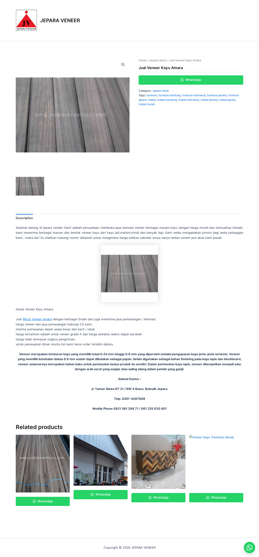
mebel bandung (167, 99)
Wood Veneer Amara (37, 319)
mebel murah (147, 104)
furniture (151, 95)
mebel (152, 99)
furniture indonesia (194, 95)
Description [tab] (24, 218)
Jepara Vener (157, 60)
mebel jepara (227, 99)
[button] (123, 64)
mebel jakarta (209, 99)
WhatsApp (193, 80)
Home (143, 60)
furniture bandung (169, 95)
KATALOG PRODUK (182, 20)
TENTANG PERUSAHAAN (221, 20)
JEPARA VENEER (60, 20)
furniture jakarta (217, 95)
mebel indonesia (188, 99)
